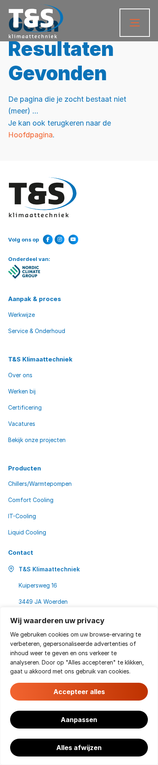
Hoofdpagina (30, 134)
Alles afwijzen (79, 747)
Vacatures (21, 423)
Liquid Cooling (27, 532)
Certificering (25, 407)
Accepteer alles (79, 691)
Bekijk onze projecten (37, 440)
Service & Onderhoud (36, 331)
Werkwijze (21, 314)
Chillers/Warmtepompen (40, 483)
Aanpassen (79, 719)
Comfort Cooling (30, 500)
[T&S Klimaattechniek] (36, 21)
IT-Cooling (22, 516)
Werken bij (22, 391)
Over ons (20, 375)
